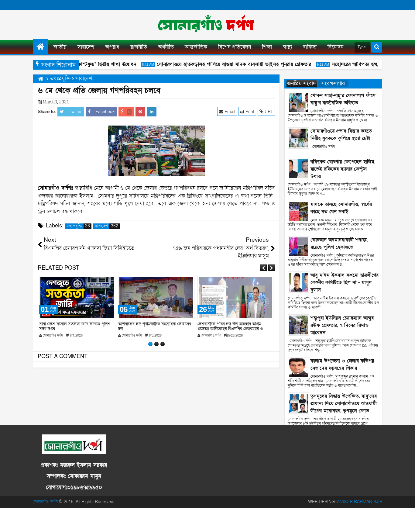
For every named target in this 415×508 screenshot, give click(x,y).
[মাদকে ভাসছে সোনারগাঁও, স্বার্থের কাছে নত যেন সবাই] (298, 211)
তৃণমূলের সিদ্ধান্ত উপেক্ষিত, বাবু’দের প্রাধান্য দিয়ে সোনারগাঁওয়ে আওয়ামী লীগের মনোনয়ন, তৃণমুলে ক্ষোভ (343, 403)
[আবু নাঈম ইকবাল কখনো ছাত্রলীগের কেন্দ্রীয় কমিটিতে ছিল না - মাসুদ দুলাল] (298, 282)
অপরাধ (112, 46)
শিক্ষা (267, 46)
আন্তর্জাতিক (196, 46)
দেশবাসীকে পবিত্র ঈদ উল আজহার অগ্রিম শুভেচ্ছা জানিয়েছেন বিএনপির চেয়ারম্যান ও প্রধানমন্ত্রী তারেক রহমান (150, 329)
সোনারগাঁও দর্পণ (45, 502)
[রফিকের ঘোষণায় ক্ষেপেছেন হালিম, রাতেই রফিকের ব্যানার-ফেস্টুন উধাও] (298, 168)
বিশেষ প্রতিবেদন (234, 46)
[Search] (376, 47)
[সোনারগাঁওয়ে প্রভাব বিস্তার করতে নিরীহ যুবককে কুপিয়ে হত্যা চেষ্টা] (298, 137)
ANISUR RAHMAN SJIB (359, 502)
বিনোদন (335, 46)
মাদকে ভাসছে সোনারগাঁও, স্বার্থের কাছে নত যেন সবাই (341, 208)
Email (229, 112)
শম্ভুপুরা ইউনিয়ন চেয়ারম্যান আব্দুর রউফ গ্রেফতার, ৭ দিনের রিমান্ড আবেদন (342, 325)
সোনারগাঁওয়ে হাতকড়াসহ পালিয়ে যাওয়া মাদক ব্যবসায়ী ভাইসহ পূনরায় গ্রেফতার (228, 64)
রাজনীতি (138, 46)
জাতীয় (60, 46)
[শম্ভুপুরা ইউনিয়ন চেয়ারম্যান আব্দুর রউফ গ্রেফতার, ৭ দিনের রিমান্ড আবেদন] (298, 324)
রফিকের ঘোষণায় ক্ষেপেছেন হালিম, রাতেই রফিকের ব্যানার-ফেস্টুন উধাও (342, 169)
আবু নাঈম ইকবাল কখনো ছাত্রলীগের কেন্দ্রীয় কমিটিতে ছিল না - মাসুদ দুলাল (344, 282)
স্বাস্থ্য (287, 46)
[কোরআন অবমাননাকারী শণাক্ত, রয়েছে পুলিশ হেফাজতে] (298, 246)
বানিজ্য (310, 46)
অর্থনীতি (166, 46)
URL (268, 112)
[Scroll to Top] (406, 499)
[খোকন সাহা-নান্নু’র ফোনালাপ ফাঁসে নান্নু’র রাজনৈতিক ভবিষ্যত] (298, 102)
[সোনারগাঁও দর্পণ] (40, 46)
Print (249, 112)
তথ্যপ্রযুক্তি (78, 226)
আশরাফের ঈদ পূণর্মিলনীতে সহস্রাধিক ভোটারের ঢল (75, 326)
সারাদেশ (85, 46)
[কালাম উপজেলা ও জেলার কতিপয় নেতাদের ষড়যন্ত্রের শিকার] (298, 367)
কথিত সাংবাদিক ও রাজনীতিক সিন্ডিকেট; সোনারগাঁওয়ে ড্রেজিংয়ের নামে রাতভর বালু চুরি (232, 326)
